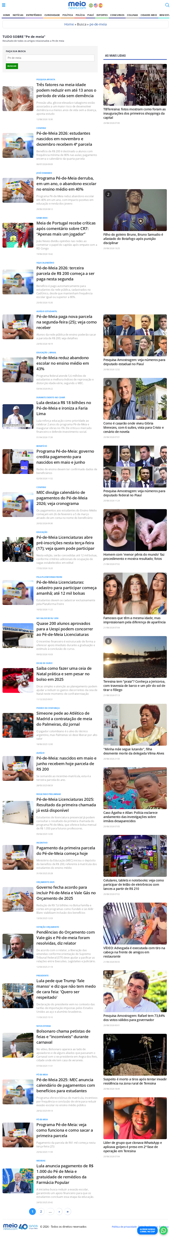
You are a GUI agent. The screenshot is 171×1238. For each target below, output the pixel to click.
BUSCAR (12, 66)
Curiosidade (52, 15)
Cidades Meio (149, 15)
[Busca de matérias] (167, 6)
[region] (135, 158)
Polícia (80, 15)
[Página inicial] (77, 5)
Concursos (117, 15)
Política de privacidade (124, 1226)
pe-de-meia (98, 24)
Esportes (102, 15)
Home (6, 15)
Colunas (132, 15)
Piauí (90, 15)
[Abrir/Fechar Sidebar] (4, 5)
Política (67, 15)
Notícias (18, 15)
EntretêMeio (34, 15)
